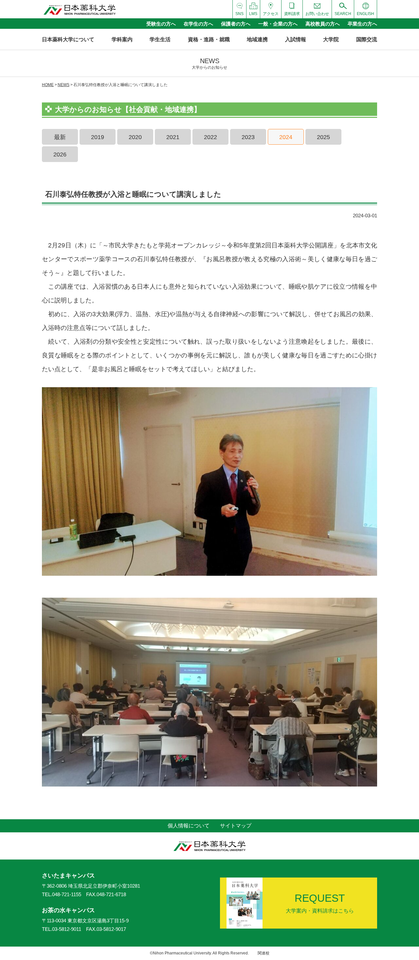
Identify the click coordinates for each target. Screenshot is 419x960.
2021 (172, 137)
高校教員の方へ (322, 24)
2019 (97, 137)
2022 (210, 137)
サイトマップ (235, 825)
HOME (48, 84)
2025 (323, 137)
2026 (59, 154)
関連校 (263, 953)
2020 (135, 137)
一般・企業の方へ (278, 24)
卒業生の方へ (362, 24)
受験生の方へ (161, 24)
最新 (60, 137)
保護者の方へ (235, 24)
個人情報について (189, 825)
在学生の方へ (198, 24)
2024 (285, 137)
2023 (248, 137)
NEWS (63, 84)
